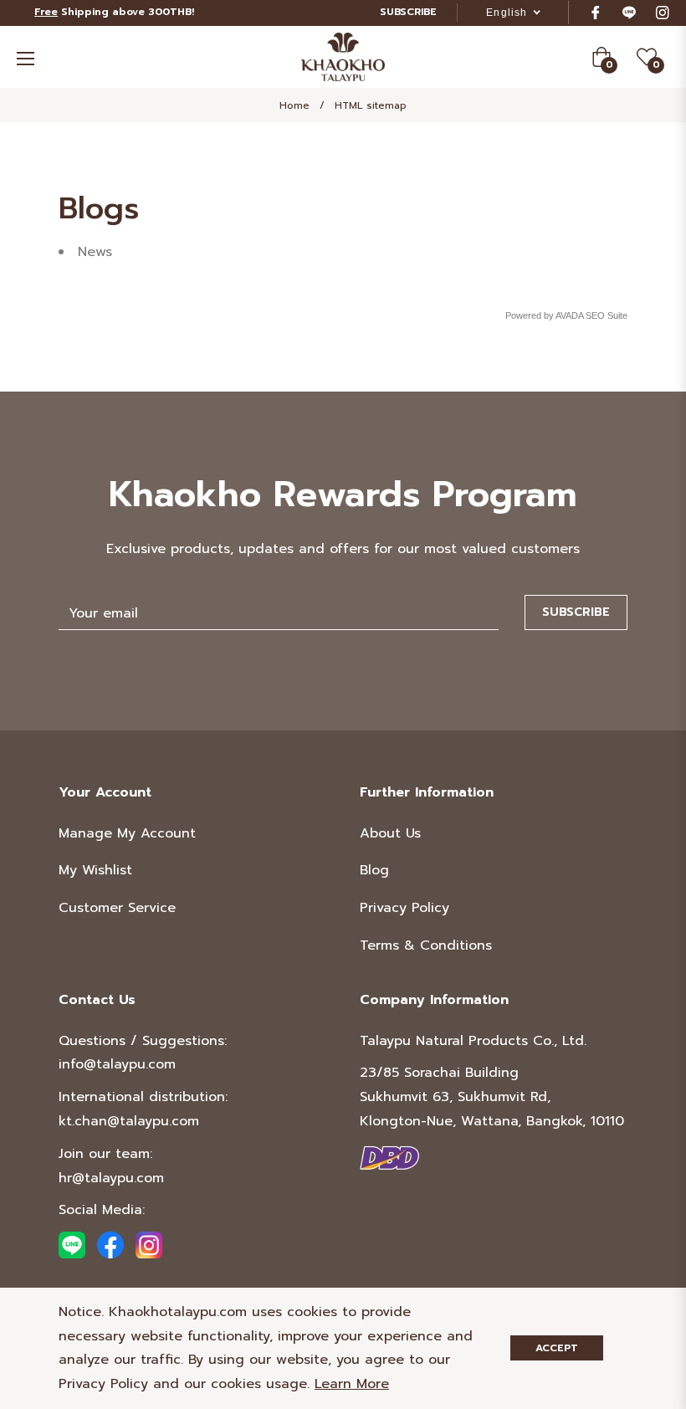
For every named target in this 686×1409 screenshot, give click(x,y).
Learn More (352, 1384)
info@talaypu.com (117, 1064)
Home (294, 105)
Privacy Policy (404, 908)
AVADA (569, 315)
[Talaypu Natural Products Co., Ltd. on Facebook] (595, 11)
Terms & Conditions (426, 945)
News (95, 252)
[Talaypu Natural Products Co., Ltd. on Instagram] (662, 11)
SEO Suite (606, 315)
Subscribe (576, 612)
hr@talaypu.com (111, 1178)
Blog (374, 870)
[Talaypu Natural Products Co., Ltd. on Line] (629, 11)
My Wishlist (95, 870)
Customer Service (117, 908)
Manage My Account (127, 833)
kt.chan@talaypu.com (129, 1121)
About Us (390, 833)
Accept (556, 1347)
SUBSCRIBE (408, 11)
